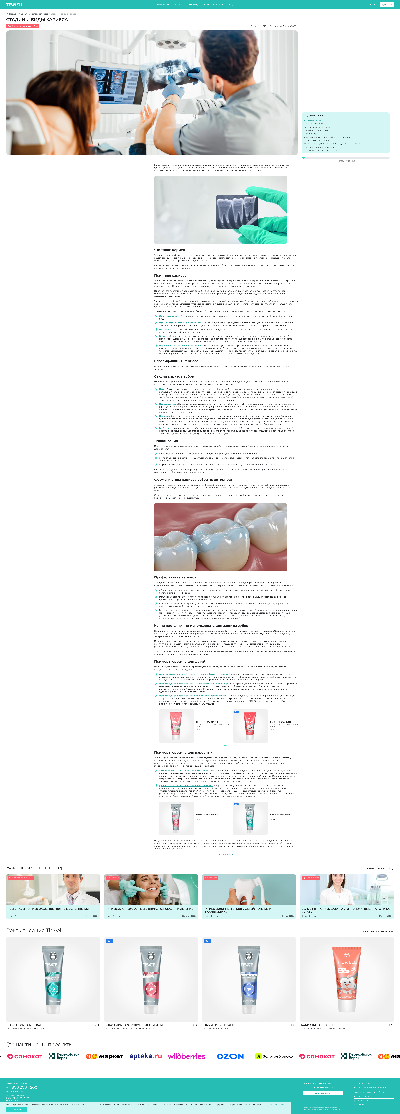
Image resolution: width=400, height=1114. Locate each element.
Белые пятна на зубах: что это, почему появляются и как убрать (346, 910)
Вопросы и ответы (362, 1084)
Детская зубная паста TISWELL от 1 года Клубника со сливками (194, 674)
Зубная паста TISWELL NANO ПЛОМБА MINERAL (186, 785)
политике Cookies (276, 1105)
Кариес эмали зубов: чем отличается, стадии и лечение (149, 908)
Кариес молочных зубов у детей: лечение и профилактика (237, 910)
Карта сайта (359, 1105)
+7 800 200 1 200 (21, 1087)
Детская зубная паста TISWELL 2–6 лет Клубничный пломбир (193, 683)
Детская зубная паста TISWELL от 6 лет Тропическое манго (192, 695)
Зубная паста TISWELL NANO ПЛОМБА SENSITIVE (186, 770)
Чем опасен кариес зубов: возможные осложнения (48, 908)
